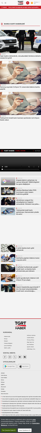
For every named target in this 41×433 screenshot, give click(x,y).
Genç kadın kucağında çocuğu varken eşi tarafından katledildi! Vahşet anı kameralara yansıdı (24, 7)
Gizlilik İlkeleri (30, 337)
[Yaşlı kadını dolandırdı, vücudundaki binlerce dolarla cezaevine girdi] (20, 41)
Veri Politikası (30, 344)
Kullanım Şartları (31, 335)
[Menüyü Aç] (5, 3)
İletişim (6, 341)
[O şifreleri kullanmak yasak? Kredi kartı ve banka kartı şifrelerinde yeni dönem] (8, 268)
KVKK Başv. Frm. (31, 349)
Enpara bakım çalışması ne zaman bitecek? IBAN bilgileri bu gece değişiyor (27, 182)
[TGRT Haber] (20, 3)
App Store (25, 366)
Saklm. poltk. (7, 348)
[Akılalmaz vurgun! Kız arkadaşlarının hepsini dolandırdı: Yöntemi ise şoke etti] (8, 201)
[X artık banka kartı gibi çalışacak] (8, 248)
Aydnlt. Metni (30, 346)
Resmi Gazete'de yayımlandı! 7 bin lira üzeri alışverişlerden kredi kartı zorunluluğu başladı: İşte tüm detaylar (28, 290)
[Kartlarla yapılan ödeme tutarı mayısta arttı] (8, 258)
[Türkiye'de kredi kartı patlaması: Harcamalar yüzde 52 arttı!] (8, 211)
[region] (20, 424)
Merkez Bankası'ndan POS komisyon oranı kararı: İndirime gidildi (26, 192)
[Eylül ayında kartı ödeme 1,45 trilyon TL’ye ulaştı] (8, 278)
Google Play (11, 366)
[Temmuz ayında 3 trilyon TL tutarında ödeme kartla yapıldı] (20, 72)
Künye (5, 338)
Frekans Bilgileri (8, 343)
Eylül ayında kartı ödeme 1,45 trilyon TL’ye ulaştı (27, 279)
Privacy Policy (30, 340)
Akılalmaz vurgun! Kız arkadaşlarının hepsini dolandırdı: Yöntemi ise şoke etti (27, 203)
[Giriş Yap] (27, 3)
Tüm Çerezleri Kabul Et (8, 430)
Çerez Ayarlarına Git (25, 430)
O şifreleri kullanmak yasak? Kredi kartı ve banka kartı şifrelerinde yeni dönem (27, 269)
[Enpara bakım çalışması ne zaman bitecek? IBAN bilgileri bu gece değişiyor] (8, 181)
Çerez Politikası (8, 345)
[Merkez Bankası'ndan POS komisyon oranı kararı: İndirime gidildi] (8, 191)
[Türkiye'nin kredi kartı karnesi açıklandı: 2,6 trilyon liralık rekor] (20, 103)
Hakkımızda (7, 336)
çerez (34, 419)
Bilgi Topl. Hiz (30, 342)
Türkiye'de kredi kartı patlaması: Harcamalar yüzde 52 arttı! (27, 212)
